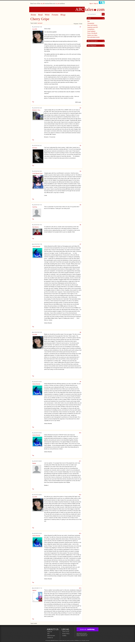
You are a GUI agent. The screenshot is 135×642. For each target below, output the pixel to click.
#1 (80, 27)
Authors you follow (92, 35)
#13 (80, 533)
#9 (80, 381)
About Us (49, 631)
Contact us (50, 637)
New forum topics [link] (93, 41)
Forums (55, 15)
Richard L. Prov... (36, 110)
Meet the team (51, 635)
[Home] (67, 9)
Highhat (34, 590)
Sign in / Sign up (94, 3)
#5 (80, 205)
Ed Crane (34, 147)
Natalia (34, 463)
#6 (80, 224)
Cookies (64, 635)
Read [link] (89, 18)
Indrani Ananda (36, 246)
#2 (80, 108)
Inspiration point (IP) (92, 27)
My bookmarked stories (93, 37)
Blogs (63, 15)
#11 (80, 461)
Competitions (90, 29)
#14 (80, 588)
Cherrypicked (90, 23)
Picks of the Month (92, 33)
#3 (80, 145)
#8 (80, 332)
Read (40, 15)
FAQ (48, 633)
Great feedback (91, 31)
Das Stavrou (35, 227)
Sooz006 (34, 29)
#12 (80, 494)
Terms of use (65, 631)
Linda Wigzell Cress (37, 173)
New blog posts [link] (92, 45)
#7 (80, 244)
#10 (80, 433)
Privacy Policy (65, 633)
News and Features (92, 25)
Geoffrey (34, 207)
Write (47, 15)
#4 (80, 171)
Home (33, 15)
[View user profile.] (37, 36)
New (88, 21)
